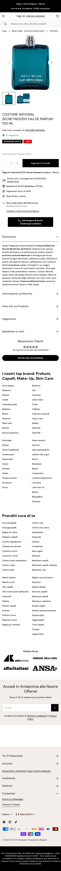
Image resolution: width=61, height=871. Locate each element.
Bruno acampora (10, 432)
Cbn (34, 390)
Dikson (5, 445)
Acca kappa (8, 385)
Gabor (5, 473)
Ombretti (6, 596)
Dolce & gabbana (10, 449)
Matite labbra (9, 577)
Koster (35, 468)
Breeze (5, 428)
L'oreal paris (37, 473)
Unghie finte (38, 634)
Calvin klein (37, 399)
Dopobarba (37, 532)
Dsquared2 (7, 459)
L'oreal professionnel (42, 478)
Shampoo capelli (40, 596)
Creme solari (8, 570)
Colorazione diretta (11, 546)
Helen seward (38, 440)
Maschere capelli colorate (44, 565)
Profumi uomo (9, 615)
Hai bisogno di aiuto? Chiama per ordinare (31, 222)
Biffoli (5, 413)
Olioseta (36, 501)
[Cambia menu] (3, 16)
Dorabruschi (8, 454)
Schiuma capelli (39, 591)
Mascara (36, 555)
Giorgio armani (9, 478)
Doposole (36, 537)
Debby (35, 423)
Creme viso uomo (40, 527)
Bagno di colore (9, 532)
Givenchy (7, 482)
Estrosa (5, 468)
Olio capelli (7, 587)
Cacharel (36, 395)
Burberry (36, 385)
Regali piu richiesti (11, 624)
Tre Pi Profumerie (18, 840)
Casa (4, 31)
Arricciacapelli (9, 523)
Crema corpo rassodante (14, 560)
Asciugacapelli (9, 527)
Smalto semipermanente (44, 610)
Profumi (6, 610)
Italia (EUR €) (26, 814)
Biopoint (6, 418)
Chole (34, 404)
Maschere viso (39, 570)
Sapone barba (39, 587)
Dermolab (7, 440)
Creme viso (37, 523)
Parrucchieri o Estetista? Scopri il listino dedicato (26, 771)
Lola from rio (38, 487)
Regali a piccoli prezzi (42, 577)
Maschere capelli (40, 560)
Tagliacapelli (38, 620)
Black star (7, 423)
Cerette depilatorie (11, 541)
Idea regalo (37, 551)
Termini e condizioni (37, 715)
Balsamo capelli (9, 537)
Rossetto (36, 582)
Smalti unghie (38, 606)
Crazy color (37, 418)
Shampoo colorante (41, 601)
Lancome (36, 482)
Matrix (35, 492)
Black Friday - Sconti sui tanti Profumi (28, 31)
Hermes (36, 445)
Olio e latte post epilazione (15, 591)
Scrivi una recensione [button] (30, 357)
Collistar (36, 409)
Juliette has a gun (40, 454)
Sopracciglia (38, 615)
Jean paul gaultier (40, 449)
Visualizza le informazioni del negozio (22, 211)
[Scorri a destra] (51, 62)
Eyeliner (36, 541)
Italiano (5, 814)
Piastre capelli (9, 606)
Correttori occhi (10, 555)
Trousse (35, 629)
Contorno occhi (9, 551)
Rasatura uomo (9, 620)
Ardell (5, 399)
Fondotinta (37, 546)
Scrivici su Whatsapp (12, 799)
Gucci (5, 487)
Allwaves (6, 390)
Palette (5, 601)
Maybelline (37, 496)
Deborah (36, 428)
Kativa (35, 459)
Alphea (5, 395)
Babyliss (6, 409)
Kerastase (36, 464)
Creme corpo (8, 565)
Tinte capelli (38, 624)
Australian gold (9, 404)
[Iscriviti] (54, 707)
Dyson (5, 464)
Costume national (40, 413)
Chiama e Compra (11, 804)
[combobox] (30, 23)
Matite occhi (8, 582)
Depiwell (36, 432)
